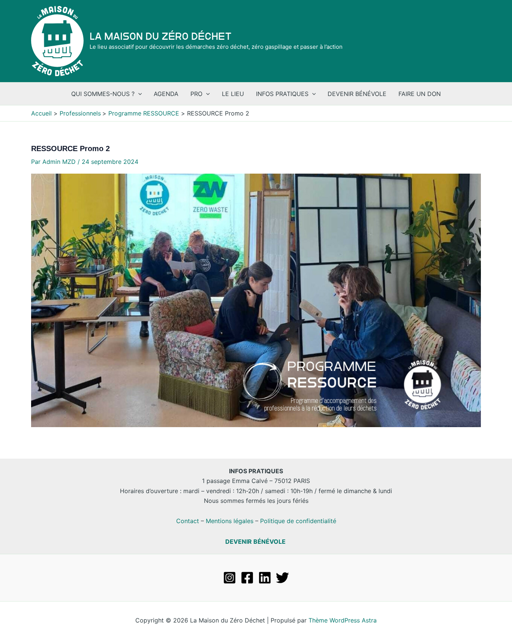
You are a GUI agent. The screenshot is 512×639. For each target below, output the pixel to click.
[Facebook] (247, 577)
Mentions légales (229, 521)
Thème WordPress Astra (342, 620)
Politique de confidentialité (298, 521)
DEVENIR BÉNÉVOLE (255, 541)
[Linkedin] (264, 577)
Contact (187, 521)
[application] (138, 93)
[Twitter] (282, 577)
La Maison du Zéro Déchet (161, 36)
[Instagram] (229, 577)
